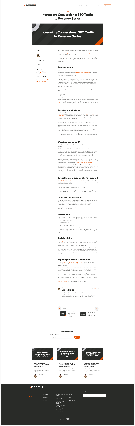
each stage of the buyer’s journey (82, 72)
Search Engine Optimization (42, 61)
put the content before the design (84, 162)
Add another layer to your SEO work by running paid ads (70, 180)
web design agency (89, 169)
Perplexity (45, 79)
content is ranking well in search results (68, 53)
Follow (95, 288)
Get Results (107, 5)
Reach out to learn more (63, 281)
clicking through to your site (89, 53)
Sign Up (77, 337)
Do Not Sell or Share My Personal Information (67, 419)
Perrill (31, 5)
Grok (38, 81)
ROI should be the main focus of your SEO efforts (72, 262)
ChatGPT (39, 79)
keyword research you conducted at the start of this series (74, 241)
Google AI (44, 81)
